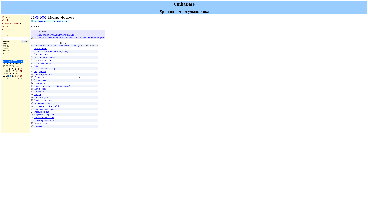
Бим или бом (40, 48)
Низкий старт (41, 54)
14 (18, 71)
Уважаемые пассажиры (45, 68)
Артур (37, 94)
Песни (5, 26)
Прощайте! (39, 126)
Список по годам (10, 23)
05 (37, 17)
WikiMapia (38, 21)
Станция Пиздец (42, 60)
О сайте (6, 20)
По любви (39, 91)
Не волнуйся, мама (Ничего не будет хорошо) (56, 45)
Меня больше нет (42, 103)
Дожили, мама (41, 83)
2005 (43, 17)
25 (10, 76)
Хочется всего (41, 123)
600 (36, 66)
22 (21, 73)
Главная (6, 17)
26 (7, 66)
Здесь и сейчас (41, 112)
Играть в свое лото (43, 100)
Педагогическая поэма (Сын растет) (52, 86)
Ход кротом (40, 71)
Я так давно (40, 77)
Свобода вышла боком (45, 109)
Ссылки (6, 29)
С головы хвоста (42, 63)
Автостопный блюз (44, 117)
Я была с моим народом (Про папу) (51, 51)
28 (13, 66)
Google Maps (49, 21)
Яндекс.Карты (62, 21)
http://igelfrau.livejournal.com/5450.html (55, 34)
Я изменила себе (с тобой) (47, 106)
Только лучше (41, 80)
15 (21, 71)
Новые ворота (41, 97)
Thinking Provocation (44, 120)
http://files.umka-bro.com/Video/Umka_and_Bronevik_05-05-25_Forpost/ (71, 37)
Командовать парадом (45, 57)
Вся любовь (40, 89)
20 (16, 73)
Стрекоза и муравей (44, 114)
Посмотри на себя (43, 74)
